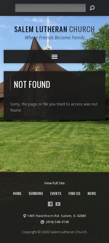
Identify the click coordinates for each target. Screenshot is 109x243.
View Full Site (54, 183)
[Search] (92, 8)
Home (17, 193)
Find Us (74, 193)
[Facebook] (50, 204)
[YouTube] (58, 204)
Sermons (36, 193)
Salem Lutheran (54, 28)
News (92, 193)
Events (55, 193)
